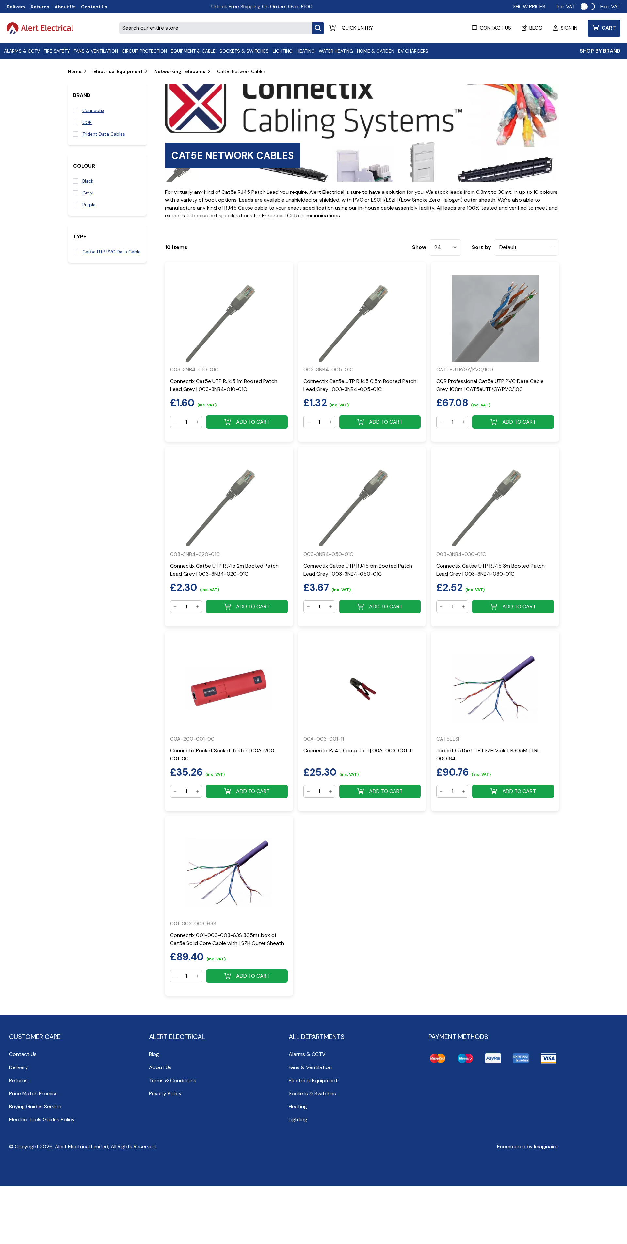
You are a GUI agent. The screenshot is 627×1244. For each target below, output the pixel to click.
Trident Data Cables (103, 134)
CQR (87, 122)
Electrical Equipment (118, 71)
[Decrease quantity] (175, 422)
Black (87, 181)
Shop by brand (600, 50)
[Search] (318, 28)
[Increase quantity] (197, 422)
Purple (89, 205)
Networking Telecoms (179, 71)
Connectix (93, 110)
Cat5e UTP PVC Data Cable (111, 252)
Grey (87, 193)
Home (75, 71)
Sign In (569, 28)
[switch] (588, 6)
